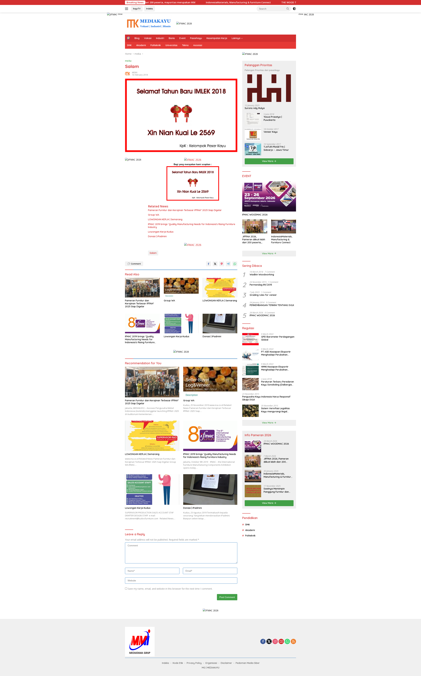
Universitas (171, 45)
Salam (153, 253)
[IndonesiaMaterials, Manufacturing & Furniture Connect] (283, 226)
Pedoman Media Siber (248, 663)
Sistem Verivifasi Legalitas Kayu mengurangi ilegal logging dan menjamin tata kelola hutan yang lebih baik (276, 410)
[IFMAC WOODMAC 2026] (269, 196)
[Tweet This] (215, 263)
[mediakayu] (148, 23)
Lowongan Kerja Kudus (160, 231)
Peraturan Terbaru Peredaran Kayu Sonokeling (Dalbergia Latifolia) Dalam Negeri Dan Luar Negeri (277, 383)
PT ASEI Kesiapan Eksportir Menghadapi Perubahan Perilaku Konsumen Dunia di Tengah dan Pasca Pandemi (276, 353)
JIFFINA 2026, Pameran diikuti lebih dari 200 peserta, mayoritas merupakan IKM (254, 239)
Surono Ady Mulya (255, 108)
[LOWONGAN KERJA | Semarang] (220, 287)
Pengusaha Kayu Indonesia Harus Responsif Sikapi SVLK (266, 398)
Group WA (153, 214)
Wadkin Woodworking (262, 274)
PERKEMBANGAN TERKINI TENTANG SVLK (272, 305)
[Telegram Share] (228, 263)
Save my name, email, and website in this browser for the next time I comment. (170, 588)
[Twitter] (269, 642)
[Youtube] (281, 642)
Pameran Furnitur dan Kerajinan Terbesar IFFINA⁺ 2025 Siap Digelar (185, 210)
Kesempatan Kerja (217, 38)
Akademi (141, 45)
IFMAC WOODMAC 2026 (255, 214)
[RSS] (293, 642)
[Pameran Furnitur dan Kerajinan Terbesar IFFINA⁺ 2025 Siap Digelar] (142, 287)
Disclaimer (226, 663)
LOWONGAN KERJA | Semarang (165, 219)
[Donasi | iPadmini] (220, 323)
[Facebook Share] (208, 263)
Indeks (149, 8)
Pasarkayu (196, 38)
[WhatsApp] (287, 642)
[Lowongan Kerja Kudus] (181, 323)
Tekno (185, 45)
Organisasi (211, 663)
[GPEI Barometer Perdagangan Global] (250, 339)
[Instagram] (275, 642)
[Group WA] (181, 287)
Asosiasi (197, 45)
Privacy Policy (194, 663)
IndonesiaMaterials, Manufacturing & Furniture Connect (205, 2)
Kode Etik (178, 663)
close (120, 14)
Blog (137, 38)
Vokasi (147, 38)
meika (128, 60)
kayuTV (137, 8)
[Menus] (127, 9)
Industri (160, 38)
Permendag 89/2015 (261, 284)
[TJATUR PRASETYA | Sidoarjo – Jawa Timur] (253, 149)
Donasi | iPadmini (157, 236)
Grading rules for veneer (263, 294)
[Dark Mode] (294, 9)
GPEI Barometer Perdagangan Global (277, 338)
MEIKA (134, 72)
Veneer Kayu (271, 131)
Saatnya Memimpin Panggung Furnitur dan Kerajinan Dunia (276, 490)
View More (268, 161)
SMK (129, 45)
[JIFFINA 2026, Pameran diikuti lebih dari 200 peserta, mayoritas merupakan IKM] (254, 226)
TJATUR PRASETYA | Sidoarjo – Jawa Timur (276, 148)
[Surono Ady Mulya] (269, 88)
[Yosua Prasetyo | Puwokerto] (253, 119)
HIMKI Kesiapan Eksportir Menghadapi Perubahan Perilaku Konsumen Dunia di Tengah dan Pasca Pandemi (276, 368)
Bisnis (172, 38)
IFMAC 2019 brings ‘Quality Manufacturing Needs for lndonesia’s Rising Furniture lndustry (191, 226)
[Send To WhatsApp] (234, 263)
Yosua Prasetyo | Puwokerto (273, 118)
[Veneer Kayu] (253, 134)
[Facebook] (263, 642)
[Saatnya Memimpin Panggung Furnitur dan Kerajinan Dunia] (253, 491)
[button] (288, 8)
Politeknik (155, 45)
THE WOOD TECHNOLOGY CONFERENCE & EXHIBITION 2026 (281, 2)
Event (182, 38)
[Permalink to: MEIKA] (127, 73)
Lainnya (236, 38)
